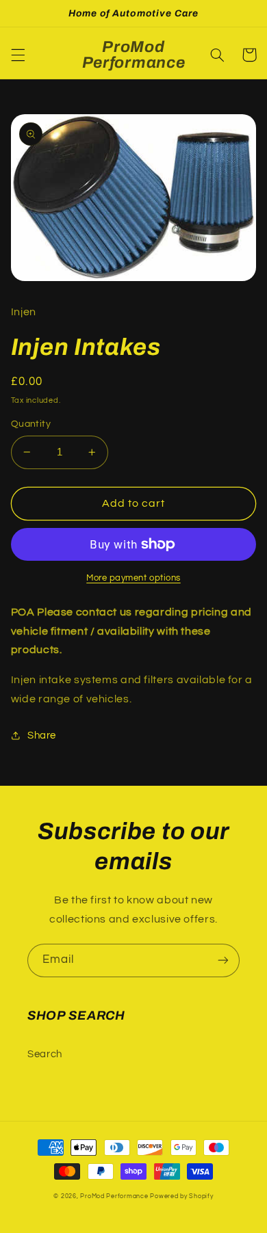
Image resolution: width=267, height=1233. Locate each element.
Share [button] (41, 735)
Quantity (31, 424)
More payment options (133, 578)
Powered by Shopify (181, 1196)
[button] (18, 54)
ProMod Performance (115, 1196)
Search (44, 1054)
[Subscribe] (223, 960)
